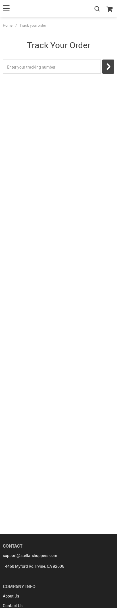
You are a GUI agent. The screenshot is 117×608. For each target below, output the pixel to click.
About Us (11, 596)
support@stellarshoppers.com (30, 555)
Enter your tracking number (31, 67)
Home (7, 25)
